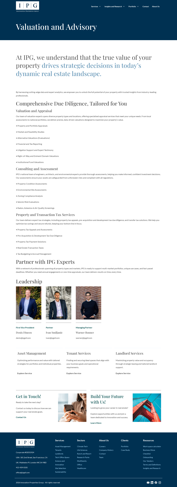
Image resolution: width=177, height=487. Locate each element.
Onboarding (148, 457)
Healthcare (81, 468)
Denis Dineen (24, 332)
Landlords (59, 454)
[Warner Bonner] (88, 303)
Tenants (58, 450)
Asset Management (62, 446)
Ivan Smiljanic (54, 332)
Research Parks (83, 457)
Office (79, 464)
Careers (102, 446)
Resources (148, 440)
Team (101, 457)
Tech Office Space (62, 457)
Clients (124, 440)
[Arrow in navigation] (99, 6)
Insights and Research (113, 6)
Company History (106, 450)
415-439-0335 (22, 467)
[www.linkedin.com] (152, 482)
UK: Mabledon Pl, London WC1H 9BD (31, 462)
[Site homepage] (27, 6)
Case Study (125, 450)
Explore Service (24, 373)
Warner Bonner (85, 332)
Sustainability (60, 472)
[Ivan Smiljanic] (58, 303)
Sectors (81, 440)
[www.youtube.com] (148, 482)
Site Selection (60, 468)
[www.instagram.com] (159, 482)
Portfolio (132, 6)
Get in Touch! (28, 396)
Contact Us (21, 417)
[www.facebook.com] (156, 482)
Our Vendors (148, 461)
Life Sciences (82, 450)
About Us (156, 6)
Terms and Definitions (152, 464)
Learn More (96, 423)
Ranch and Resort (84, 454)
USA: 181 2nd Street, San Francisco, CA (31, 457)
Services (94, 6)
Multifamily (82, 461)
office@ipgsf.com (23, 472)
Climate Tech (82, 446)
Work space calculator (152, 446)
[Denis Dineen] (28, 303)
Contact (146, 6)
